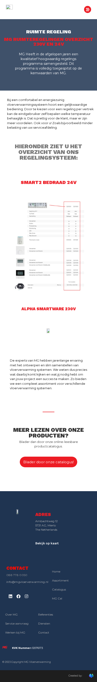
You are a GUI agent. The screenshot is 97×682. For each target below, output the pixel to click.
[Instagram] (26, 596)
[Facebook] (18, 596)
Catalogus (59, 589)
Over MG (11, 614)
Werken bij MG (15, 632)
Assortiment (60, 580)
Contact (43, 632)
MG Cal (57, 598)
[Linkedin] (10, 596)
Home (56, 571)
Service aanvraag (16, 623)
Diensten (44, 623)
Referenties (45, 614)
